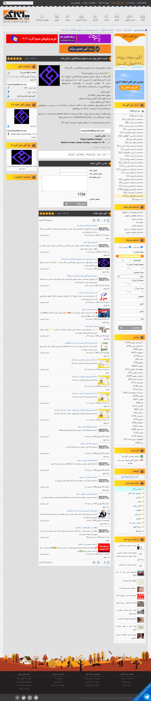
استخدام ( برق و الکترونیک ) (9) (131, 152)
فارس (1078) (138, 396)
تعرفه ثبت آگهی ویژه (92, 682)
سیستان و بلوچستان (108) (133, 392)
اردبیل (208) (138, 349)
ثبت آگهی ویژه (58, 682)
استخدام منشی (137, 219)
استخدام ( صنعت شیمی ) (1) (132, 149)
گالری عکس (137, 505)
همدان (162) (138, 426)
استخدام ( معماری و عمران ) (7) (131, 186)
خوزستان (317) (137, 382)
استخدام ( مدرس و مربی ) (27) (131, 126)
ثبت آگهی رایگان (117, 2)
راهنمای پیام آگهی (134, 493)
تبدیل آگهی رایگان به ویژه (24, 682)
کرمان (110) (138, 432)
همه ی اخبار (136, 489)
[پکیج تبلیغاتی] (129, 67)
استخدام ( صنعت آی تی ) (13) (131, 166)
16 (94, 220)
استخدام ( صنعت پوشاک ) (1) (131, 159)
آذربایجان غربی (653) (135, 346)
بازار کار (118, 30)
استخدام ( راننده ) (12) (134, 156)
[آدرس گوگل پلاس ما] (29, 697)
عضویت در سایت (89, 2)
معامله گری (80, 154)
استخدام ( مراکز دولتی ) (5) (132, 119)
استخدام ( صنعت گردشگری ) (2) (130, 162)
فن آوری (138, 514)
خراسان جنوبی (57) (135, 372)
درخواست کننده (123, 247)
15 (98, 220)
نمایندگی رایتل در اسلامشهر (127, 565)
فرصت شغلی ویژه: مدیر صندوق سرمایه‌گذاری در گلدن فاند (80, 30)
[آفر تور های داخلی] (129, 99)
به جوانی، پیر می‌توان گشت (127, 588)
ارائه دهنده (136, 247)
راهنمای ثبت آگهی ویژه (92, 685)
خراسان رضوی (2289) (135, 376)
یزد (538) (139, 442)
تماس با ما (58, 678)
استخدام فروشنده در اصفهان (132, 212)
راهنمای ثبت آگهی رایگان (92, 678)
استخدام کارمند (137, 225)
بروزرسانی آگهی (24, 688)
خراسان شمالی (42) (135, 379)
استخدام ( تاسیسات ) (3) (133, 192)
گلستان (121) (137, 406)
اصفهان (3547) (137, 352)
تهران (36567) (137, 366)
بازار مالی (71, 154)
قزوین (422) (138, 399)
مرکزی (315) (138, 419)
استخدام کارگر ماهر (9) (134, 139)
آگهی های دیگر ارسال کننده (26, 96)
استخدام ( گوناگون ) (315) (133, 196)
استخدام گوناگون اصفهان (134, 215)
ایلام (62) (139, 359)
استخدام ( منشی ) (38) (134, 122)
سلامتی (138, 497)
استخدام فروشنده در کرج (134, 229)
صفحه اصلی (141, 2)
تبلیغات (136, 471)
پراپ (98, 154)
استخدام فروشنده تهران (134, 232)
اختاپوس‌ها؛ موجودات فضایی (127, 619)
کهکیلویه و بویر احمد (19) (133, 439)
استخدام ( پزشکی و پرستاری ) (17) (129, 169)
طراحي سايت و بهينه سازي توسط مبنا (93, 698)
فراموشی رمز (75, 2)
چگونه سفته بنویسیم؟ (129, 581)
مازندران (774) (137, 416)
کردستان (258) (137, 429)
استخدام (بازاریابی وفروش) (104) (130, 189)
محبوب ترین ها (135, 522)
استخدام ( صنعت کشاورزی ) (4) (131, 179)
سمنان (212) (138, 389)
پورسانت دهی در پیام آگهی (127, 545)
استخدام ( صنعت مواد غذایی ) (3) (130, 146)
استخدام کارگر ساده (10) (134, 142)
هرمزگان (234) (137, 422)
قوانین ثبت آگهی (126, 678)
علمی (139, 501)
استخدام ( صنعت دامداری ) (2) (131, 182)
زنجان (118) (138, 386)
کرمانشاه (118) (137, 436)
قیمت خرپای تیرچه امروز (129, 477)
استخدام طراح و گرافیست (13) (131, 132)
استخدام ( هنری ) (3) (134, 176)
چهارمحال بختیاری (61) (134, 369)
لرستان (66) (138, 412)
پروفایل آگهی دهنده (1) (21, 104)
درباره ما (131, 2)
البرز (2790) (138, 356)
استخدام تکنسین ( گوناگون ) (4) (131, 136)
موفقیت (138, 510)
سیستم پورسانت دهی (24, 685)
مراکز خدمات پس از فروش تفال (126, 595)
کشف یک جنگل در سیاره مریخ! (126, 603)
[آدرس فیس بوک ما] (17, 697)
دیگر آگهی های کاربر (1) (21, 145)
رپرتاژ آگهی (137, 527)
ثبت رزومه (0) (137, 199)
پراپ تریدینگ (90, 154)
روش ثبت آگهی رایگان (24, 678)
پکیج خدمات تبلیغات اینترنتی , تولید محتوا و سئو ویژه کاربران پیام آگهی (129, 556)
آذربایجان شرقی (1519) (134, 342)
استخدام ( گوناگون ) (107, 30)
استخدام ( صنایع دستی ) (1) (132, 172)
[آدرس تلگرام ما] (36, 697)
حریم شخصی (127, 685)
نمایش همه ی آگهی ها (130, 456)
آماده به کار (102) (136, 116)
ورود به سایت (103, 2)
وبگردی (138, 518)
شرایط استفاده (126, 682)
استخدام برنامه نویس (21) (133, 129)
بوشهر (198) (138, 362)
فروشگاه (138, 531)
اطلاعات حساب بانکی (58, 685)
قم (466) (139, 402)
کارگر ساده (139, 222)
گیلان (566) (138, 409)
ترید (104, 154)
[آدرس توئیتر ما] (23, 697)
